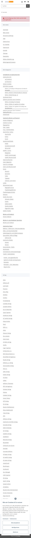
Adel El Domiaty (7, 428)
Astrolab (5, 448)
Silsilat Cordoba (7, 84)
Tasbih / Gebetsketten (9, 254)
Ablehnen (15, 532)
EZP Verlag (6, 401)
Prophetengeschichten (9, 192)
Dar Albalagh (6, 472)
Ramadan (6, 262)
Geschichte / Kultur (8, 132)
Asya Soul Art (6, 496)
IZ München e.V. (7, 351)
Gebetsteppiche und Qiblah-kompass (13, 233)
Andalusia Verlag (7, 315)
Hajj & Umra (7, 267)
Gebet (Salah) (8, 204)
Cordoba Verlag (7, 303)
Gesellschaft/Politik (8, 141)
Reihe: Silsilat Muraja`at (11, 95)
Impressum (5, 518)
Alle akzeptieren (15, 522)
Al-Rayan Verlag (7, 454)
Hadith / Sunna (7, 150)
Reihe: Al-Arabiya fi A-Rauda (12, 102)
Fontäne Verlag (7, 389)
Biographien (6, 125)
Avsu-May (5, 292)
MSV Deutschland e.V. (9, 354)
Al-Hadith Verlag (7, 457)
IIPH (4, 416)
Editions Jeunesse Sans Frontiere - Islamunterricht (12, 111)
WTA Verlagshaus (7, 386)
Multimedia (6, 249)
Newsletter (6, 56)
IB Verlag (5, 478)
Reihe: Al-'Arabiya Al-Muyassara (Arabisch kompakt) (16, 89)
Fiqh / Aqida (6, 127)
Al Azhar (5, 377)
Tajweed (7, 178)
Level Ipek (5, 286)
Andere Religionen (8, 120)
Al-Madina (6, 487)
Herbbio (5, 294)
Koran (4, 169)
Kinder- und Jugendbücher (11, 257)
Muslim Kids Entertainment (10, 490)
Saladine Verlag (7, 433)
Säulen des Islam (7, 197)
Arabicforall (6, 114)
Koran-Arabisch (7, 216)
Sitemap (5, 53)
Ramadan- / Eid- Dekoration (11, 264)
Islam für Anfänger (8, 164)
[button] (22, 1)
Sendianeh (6, 469)
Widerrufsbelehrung (8, 59)
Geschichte (8, 134)
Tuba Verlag (6, 413)
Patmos (5, 392)
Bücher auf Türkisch (8, 222)
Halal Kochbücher (7, 160)
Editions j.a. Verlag (8, 362)
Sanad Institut (6, 484)
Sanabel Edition (7, 306)
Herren (7, 244)
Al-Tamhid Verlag (7, 318)
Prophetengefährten (10, 190)
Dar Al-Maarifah (7, 309)
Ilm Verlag (5, 404)
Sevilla (4, 345)
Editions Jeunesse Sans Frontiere (11, 99)
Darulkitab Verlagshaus (9, 357)
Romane (5, 194)
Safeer (4, 380)
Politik (6, 143)
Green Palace (6, 398)
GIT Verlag (5, 430)
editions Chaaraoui (8, 383)
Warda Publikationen (8, 407)
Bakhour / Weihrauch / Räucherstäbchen (14, 228)
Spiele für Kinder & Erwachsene (12, 260)
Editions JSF (6, 283)
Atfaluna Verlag (7, 419)
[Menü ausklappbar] (2, 1)
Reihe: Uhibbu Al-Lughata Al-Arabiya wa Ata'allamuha (15, 107)
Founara (5, 289)
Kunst (6, 139)
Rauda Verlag (6, 360)
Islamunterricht (7, 77)
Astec (4, 330)
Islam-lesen (6, 339)
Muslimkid (6, 442)
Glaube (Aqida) (9, 206)
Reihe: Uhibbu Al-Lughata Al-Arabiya (14, 104)
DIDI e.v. (5, 327)
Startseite (5, 29)
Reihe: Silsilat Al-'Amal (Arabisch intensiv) (16, 92)
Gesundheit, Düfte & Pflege (10, 235)
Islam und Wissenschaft (9, 166)
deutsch (7, 171)
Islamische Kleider (8, 240)
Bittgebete (7, 153)
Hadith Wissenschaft (10, 157)
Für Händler (6, 44)
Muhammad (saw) (8, 185)
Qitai (4, 280)
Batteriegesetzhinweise (9, 62)
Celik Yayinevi (6, 475)
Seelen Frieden (7, 211)
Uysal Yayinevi (7, 312)
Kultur (6, 136)
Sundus (5, 297)
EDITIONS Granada (8, 86)
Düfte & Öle (8, 238)
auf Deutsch (8, 81)
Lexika (4, 183)
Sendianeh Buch (7, 97)
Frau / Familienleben (8, 129)
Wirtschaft (7, 148)
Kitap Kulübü (6, 321)
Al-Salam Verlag (7, 460)
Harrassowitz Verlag (8, 365)
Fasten (6, 201)
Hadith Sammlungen (10, 155)
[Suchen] (28, 6)
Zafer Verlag (6, 371)
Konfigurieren (15, 527)
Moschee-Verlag (7, 439)
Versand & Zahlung (8, 35)
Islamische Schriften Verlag (10, 422)
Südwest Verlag (7, 395)
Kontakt (5, 50)
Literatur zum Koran (10, 180)
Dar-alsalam (6, 336)
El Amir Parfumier (7, 493)
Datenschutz (13, 518)
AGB (4, 38)
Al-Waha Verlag (7, 342)
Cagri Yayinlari (7, 348)
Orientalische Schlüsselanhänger (12, 251)
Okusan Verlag (7, 333)
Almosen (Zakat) (9, 199)
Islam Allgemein (7, 162)
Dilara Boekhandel (8, 410)
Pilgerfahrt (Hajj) (9, 208)
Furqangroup (6, 300)
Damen (7, 242)
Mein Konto (6, 32)
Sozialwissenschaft (10, 146)
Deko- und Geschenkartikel (10, 231)
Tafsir (6, 176)
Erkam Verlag (6, 374)
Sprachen (7, 173)
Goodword (6, 436)
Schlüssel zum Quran (8, 445)
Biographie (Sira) (9, 187)
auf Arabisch (8, 79)
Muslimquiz (6, 466)
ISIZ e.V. (5, 368)
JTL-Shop (18, 536)
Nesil (4, 324)
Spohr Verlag (6, 481)
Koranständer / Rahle (8, 247)
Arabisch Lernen (7, 122)
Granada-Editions (7, 451)
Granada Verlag (7, 425)
